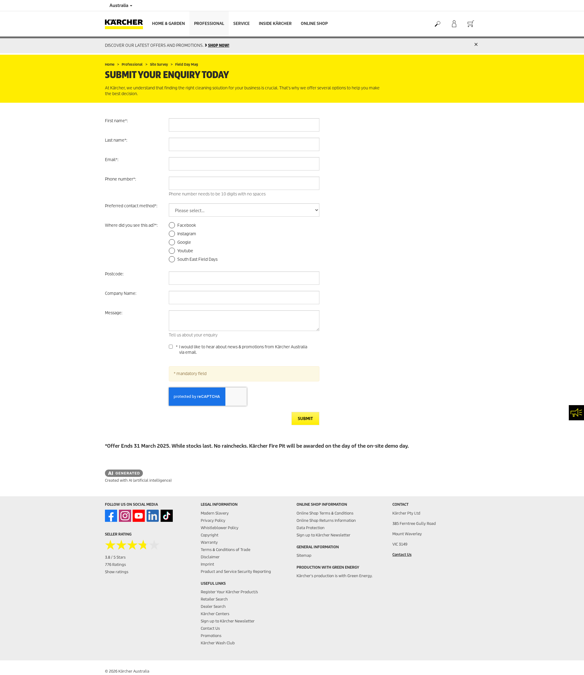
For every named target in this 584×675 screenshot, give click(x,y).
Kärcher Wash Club (218, 643)
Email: (111, 159)
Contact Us (210, 628)
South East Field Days (197, 259)
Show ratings (116, 572)
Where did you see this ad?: (131, 225)
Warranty (209, 542)
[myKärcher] (454, 24)
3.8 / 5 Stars (115, 557)
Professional (209, 23)
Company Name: (120, 293)
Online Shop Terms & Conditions (325, 513)
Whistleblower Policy (219, 527)
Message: (113, 312)
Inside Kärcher (275, 23)
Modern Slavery (215, 513)
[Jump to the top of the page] (569, 663)
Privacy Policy (213, 520)
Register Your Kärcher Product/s (229, 592)
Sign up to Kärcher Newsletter (228, 621)
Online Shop (314, 23)
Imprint (207, 564)
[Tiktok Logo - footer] (167, 516)
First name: (116, 120)
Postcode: (114, 274)
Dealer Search (213, 606)
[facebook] (111, 516)
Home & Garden (168, 23)
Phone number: (120, 179)
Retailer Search (214, 599)
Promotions (211, 635)
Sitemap (304, 555)
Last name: (116, 140)
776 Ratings (115, 564)
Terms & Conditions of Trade (225, 549)
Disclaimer (210, 557)
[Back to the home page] (126, 24)
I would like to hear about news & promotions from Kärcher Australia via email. (243, 349)
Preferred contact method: (131, 205)
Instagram (186, 233)
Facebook (186, 225)
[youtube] (139, 516)
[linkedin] (153, 516)
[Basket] (470, 24)
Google (184, 242)
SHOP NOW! (218, 45)
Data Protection (311, 527)
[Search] (437, 24)
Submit (305, 418)
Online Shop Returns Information (326, 520)
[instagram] (125, 516)
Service (241, 23)
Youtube (185, 250)
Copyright (209, 535)
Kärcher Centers (215, 613)
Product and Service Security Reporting (236, 571)
